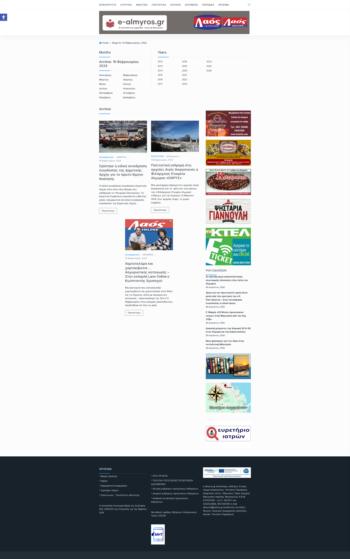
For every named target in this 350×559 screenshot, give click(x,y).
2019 (184, 66)
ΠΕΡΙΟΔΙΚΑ (208, 4)
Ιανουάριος (105, 75)
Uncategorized (106, 157)
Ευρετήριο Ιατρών (110, 490)
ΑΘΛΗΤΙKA (142, 4)
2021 (184, 75)
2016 (160, 79)
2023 (184, 83)
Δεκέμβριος (129, 97)
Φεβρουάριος (130, 75)
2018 (184, 61)
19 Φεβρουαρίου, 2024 (110, 161)
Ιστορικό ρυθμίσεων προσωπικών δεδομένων (176, 493)
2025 (209, 66)
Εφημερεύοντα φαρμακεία (114, 485)
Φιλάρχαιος (172, 156)
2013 (160, 66)
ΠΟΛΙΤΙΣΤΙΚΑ (159, 4)
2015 (160, 75)
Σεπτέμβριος (106, 93)
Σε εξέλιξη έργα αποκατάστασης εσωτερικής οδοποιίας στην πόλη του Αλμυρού (227, 280)
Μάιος (102, 84)
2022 (184, 79)
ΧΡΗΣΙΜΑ (223, 4)
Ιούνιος (127, 84)
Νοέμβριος (105, 97)
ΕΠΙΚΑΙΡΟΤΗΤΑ (107, 4)
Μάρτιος (104, 79)
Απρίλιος (128, 79)
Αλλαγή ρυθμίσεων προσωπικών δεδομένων (175, 488)
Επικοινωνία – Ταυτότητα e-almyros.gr (120, 495)
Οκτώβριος (129, 93)
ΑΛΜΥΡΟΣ (121, 157)
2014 (160, 70)
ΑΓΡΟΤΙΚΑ (126, 4)
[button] (3, 17)
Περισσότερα (108, 211)
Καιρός (104, 481)
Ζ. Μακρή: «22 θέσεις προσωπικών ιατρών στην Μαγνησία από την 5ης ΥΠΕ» (226, 316)
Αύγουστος (129, 88)
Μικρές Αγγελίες (109, 476)
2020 (184, 70)
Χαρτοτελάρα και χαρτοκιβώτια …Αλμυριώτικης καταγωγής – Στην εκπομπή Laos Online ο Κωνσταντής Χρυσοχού (147, 272)
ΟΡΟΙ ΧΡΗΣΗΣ (160, 475)
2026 (209, 70)
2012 (160, 61)
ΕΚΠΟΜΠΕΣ (191, 4)
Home (105, 42)
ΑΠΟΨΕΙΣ (175, 4)
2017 (160, 83)
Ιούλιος (103, 88)
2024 (209, 61)
